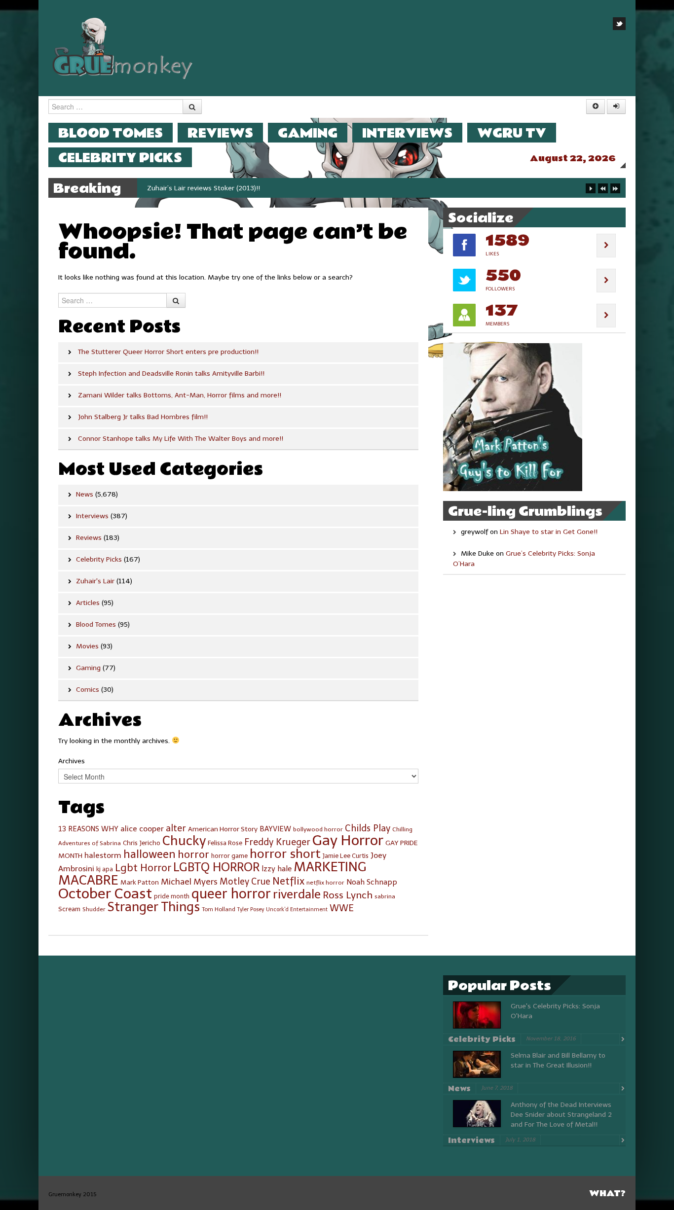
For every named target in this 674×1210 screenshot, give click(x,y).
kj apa (104, 869)
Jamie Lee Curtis (346, 855)
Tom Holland (218, 909)
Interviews (407, 132)
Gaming (307, 132)
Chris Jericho (141, 843)
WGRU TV (511, 132)
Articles (88, 603)
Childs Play (367, 828)
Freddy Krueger (277, 842)
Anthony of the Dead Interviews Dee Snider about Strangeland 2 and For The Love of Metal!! (561, 1115)
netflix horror (325, 882)
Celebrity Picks (120, 157)
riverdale (297, 894)
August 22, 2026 (573, 158)
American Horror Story (223, 829)
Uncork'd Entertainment (297, 909)
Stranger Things (153, 907)
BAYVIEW (275, 828)
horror (193, 854)
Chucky (184, 841)
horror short (285, 853)
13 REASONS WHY (88, 828)
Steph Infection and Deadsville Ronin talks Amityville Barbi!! (171, 373)
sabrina (384, 896)
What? (607, 1193)
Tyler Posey (250, 909)
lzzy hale (277, 868)
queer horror (231, 894)
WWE (342, 908)
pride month (171, 896)
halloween (149, 854)
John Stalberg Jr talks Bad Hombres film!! (143, 417)
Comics (87, 689)
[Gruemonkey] (122, 47)
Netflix (288, 881)
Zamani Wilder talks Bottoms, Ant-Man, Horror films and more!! (179, 395)
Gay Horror (347, 840)
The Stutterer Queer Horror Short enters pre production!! (168, 352)
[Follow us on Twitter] (619, 23)
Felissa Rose (225, 843)
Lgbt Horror (143, 868)
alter (176, 828)
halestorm (102, 855)
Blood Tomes (110, 132)
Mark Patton (139, 882)
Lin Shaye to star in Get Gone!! (549, 532)
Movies (87, 646)
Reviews (220, 132)
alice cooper (142, 828)
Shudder (93, 909)
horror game (229, 855)
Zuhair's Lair (95, 581)
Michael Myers (189, 882)
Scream (69, 909)
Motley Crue (245, 881)
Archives (71, 761)
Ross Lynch (348, 895)
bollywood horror (318, 829)
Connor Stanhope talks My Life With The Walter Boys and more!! (180, 438)
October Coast (105, 893)
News (84, 494)
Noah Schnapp (371, 882)
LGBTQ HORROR (216, 867)
